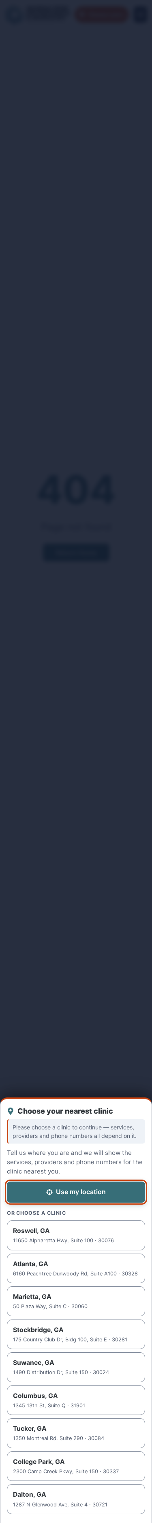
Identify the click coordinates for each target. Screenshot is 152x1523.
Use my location (81, 1192)
